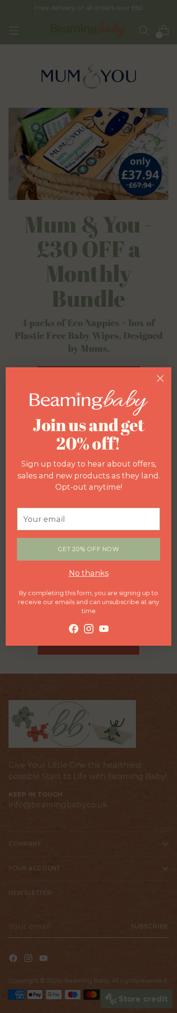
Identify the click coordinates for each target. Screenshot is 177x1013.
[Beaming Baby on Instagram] (88, 630)
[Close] (160, 378)
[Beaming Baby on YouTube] (104, 630)
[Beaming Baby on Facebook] (73, 630)
